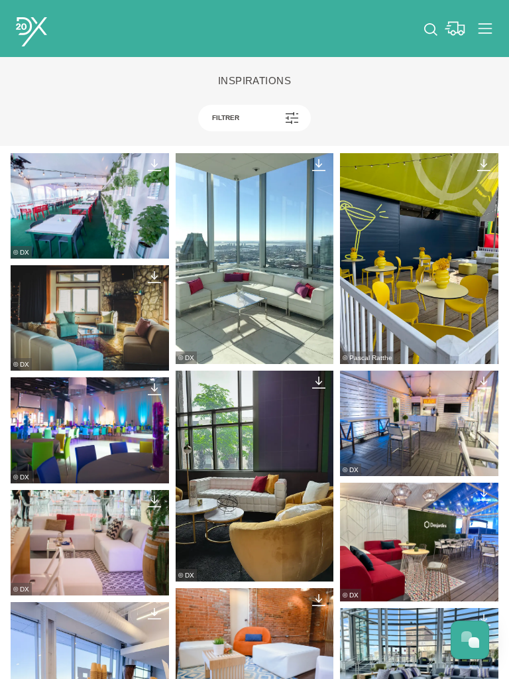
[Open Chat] (470, 640)
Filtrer (225, 117)
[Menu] (485, 28)
